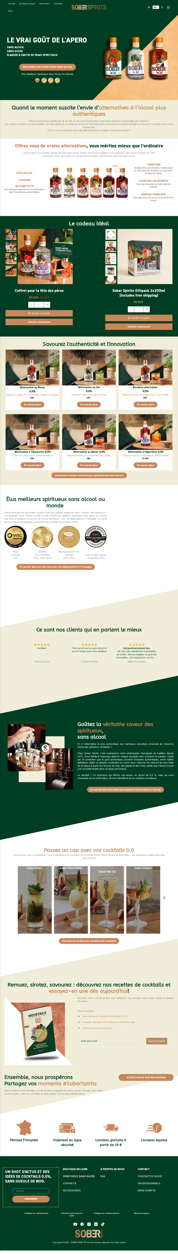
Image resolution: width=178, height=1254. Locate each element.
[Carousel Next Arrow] (110, 278)
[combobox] (156, 7)
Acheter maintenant (39, 322)
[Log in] (162, 7)
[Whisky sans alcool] (145, 368)
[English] (149, 7)
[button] (87, 668)
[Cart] (168, 7)
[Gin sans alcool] (89, 368)
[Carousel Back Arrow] (110, 234)
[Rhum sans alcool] (32, 368)
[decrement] (31, 305)
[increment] (47, 305)
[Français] (156, 7)
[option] (149, 7)
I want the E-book (156, 1041)
